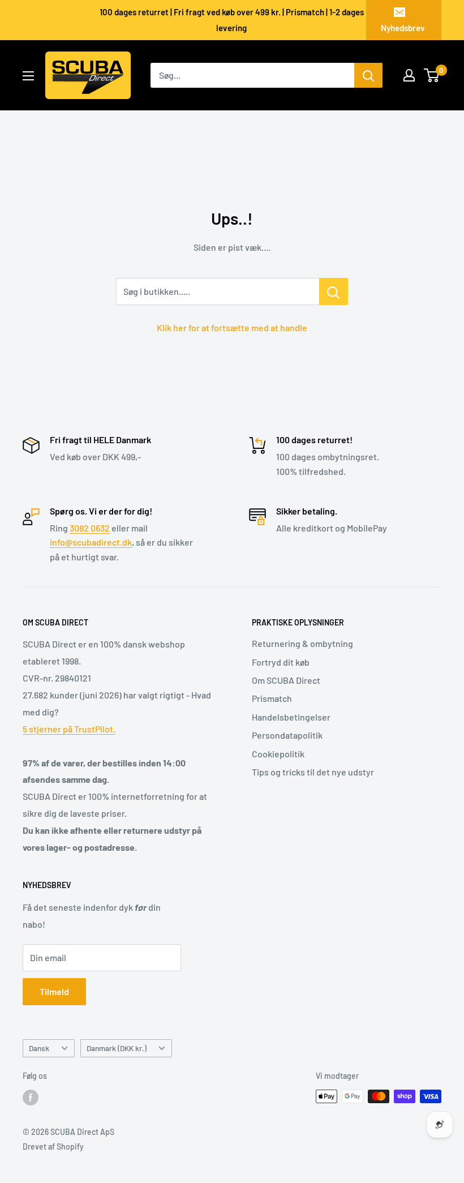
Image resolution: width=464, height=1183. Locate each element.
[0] (432, 75)
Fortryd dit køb (281, 662)
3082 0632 (90, 527)
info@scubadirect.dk (91, 542)
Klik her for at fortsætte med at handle (232, 327)
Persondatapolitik (287, 735)
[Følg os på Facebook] (30, 1097)
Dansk (39, 1048)
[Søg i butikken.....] (333, 291)
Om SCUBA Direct (286, 680)
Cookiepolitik (278, 753)
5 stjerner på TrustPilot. (69, 728)
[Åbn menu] (28, 75)
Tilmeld (54, 991)
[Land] (409, 75)
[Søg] (368, 75)
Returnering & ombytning (302, 643)
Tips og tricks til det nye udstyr (313, 771)
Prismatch (272, 698)
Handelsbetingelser (291, 716)
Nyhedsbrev (403, 28)
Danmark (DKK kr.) (117, 1048)
